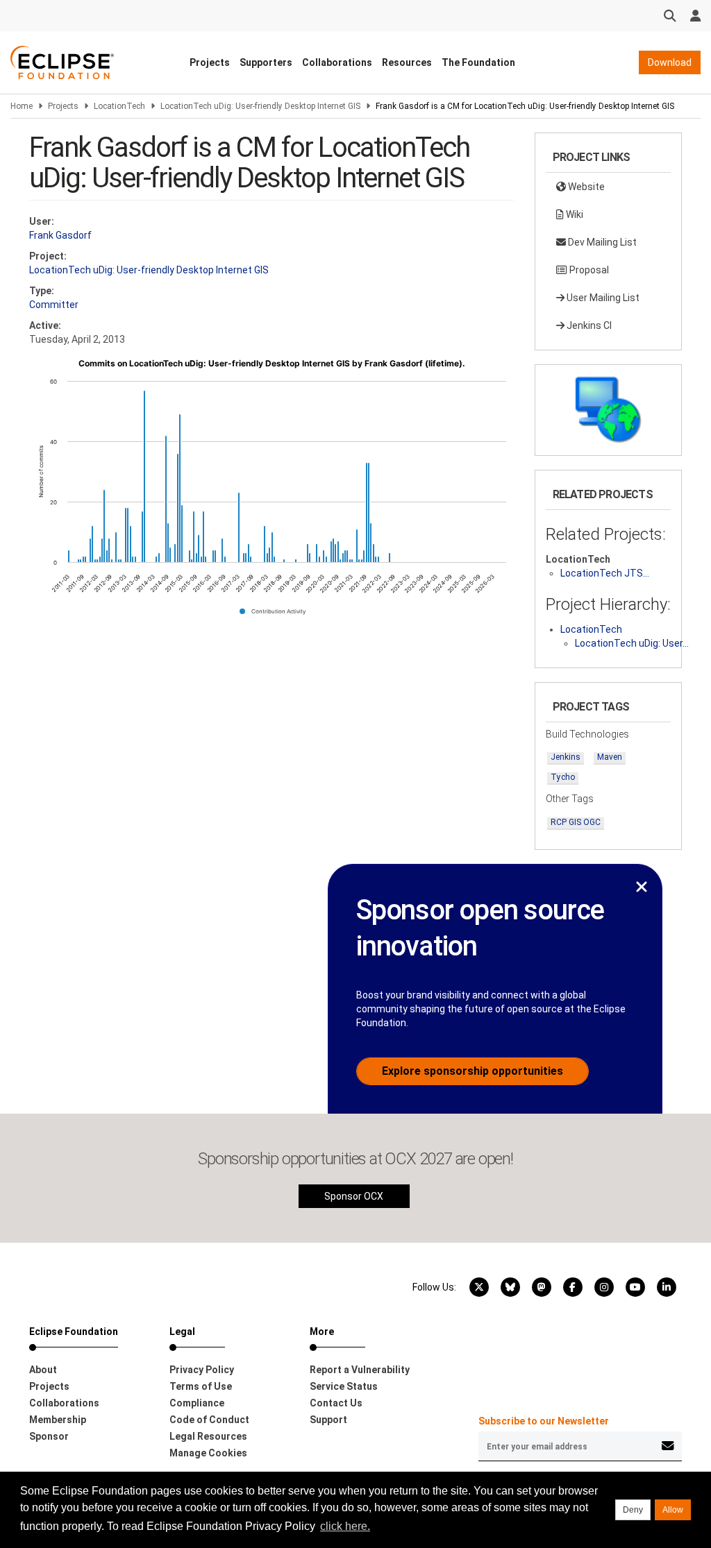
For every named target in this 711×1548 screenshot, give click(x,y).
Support (328, 1419)
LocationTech (119, 106)
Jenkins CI (588, 325)
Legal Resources (208, 1436)
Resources (407, 62)
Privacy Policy (201, 1369)
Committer (53, 304)
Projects (210, 62)
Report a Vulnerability (360, 1369)
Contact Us (336, 1403)
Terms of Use (200, 1386)
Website (585, 186)
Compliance (196, 1403)
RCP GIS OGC (576, 822)
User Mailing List (601, 297)
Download (670, 62)
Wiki (573, 214)
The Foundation (478, 62)
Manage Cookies (208, 1452)
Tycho (563, 777)
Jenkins (565, 757)
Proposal (588, 269)
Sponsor (49, 1436)
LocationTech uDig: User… (632, 643)
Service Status (344, 1386)
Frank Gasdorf (60, 235)
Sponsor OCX (353, 1196)
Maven (609, 757)
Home (21, 106)
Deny (633, 1510)
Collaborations (337, 62)
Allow (672, 1510)
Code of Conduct (209, 1419)
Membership (57, 1419)
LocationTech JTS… (604, 573)
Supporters (266, 62)
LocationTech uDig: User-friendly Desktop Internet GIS (260, 106)
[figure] (271, 492)
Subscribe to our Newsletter (543, 1421)
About (43, 1369)
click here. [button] (345, 1526)
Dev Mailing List (601, 242)
